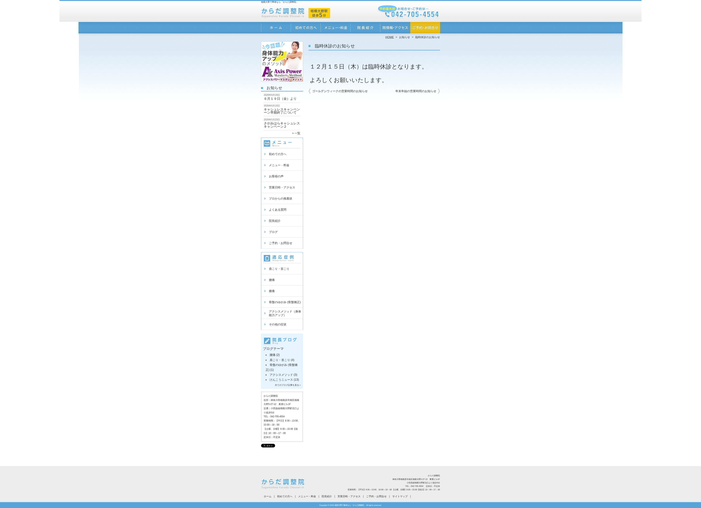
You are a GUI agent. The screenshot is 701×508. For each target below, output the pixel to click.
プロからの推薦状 (280, 198)
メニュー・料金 (335, 28)
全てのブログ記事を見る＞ (288, 385)
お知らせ (404, 37)
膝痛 (272, 291)
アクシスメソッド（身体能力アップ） (285, 313)
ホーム (276, 28)
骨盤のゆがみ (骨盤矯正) (285, 302)
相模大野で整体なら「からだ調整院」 (350, 505)
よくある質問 (277, 209)
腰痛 (272, 279)
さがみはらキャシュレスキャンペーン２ (282, 124)
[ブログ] (282, 345)
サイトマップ (400, 496)
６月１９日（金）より (280, 99)
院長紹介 (365, 28)
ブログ (273, 231)
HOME (389, 37)
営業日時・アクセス (395, 28)
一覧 (297, 133)
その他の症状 (277, 324)
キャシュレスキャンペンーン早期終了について (282, 111)
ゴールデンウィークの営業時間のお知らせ (340, 91)
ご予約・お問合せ (425, 28)
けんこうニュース (281, 379)
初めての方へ (306, 28)
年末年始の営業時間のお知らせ (415, 91)
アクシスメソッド (281, 374)
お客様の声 (276, 176)
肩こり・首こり (279, 268)
